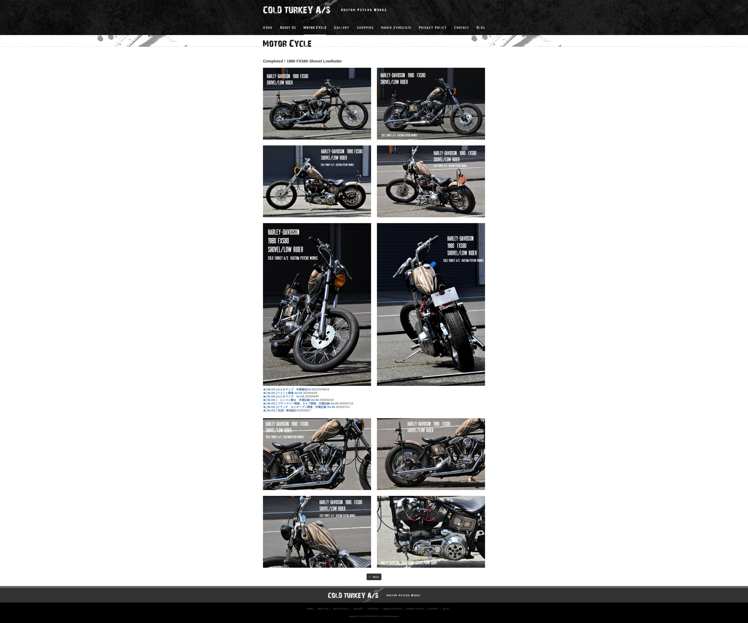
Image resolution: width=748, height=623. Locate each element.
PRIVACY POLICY (415, 609)
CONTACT (433, 609)
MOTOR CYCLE (341, 609)
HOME (310, 609)
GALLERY (358, 609)
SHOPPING (373, 609)
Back (374, 576)
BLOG (446, 609)
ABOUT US (323, 609)
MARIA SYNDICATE (392, 609)
